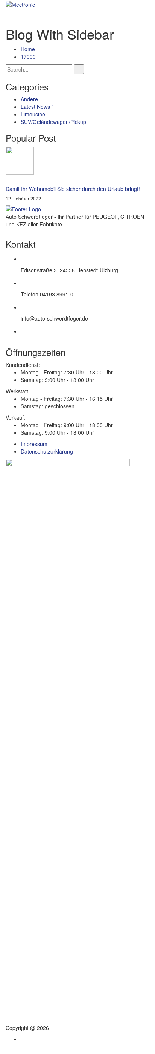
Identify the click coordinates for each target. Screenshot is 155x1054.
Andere (29, 99)
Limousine (33, 114)
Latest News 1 (38, 106)
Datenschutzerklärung (47, 451)
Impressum (34, 444)
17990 (28, 56)
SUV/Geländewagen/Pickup (53, 121)
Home (28, 49)
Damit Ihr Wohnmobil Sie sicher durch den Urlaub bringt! (73, 188)
